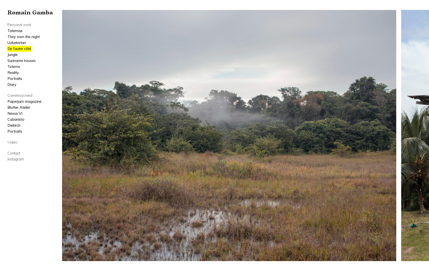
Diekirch (13, 125)
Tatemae (15, 31)
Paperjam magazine (24, 101)
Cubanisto (15, 119)
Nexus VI (14, 113)
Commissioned (19, 95)
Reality (13, 72)
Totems (13, 66)
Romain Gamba (30, 13)
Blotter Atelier (18, 107)
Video (12, 142)
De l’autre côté (19, 49)
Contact (13, 153)
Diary (11, 84)
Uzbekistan (16, 43)
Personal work (19, 25)
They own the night (23, 37)
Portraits (14, 78)
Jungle (12, 55)
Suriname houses (21, 60)
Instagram (15, 159)
